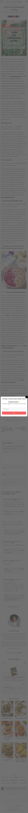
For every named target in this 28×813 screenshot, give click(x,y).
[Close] (26, 397)
